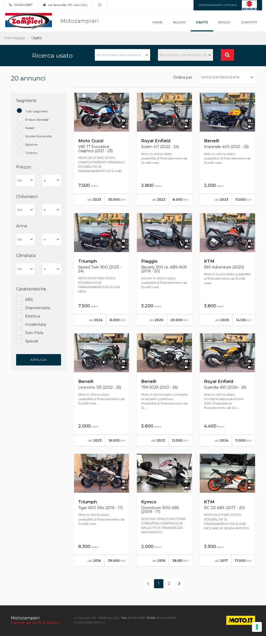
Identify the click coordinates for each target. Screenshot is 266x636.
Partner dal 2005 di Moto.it (35, 622)
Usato (202, 22)
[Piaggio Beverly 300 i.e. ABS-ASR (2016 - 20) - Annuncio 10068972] (164, 269)
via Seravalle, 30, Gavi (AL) (67, 5)
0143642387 (22, 5)
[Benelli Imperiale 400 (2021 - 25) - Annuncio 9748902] (227, 149)
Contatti (249, 22)
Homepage (14, 38)
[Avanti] (179, 583)
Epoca (224, 22)
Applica (38, 360)
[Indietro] (148, 583)
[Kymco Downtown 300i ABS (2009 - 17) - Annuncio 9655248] (164, 510)
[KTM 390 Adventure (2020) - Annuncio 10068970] (227, 269)
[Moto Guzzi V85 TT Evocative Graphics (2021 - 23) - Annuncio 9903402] (101, 149)
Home (157, 22)
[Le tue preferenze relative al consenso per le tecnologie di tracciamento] (257, 627)
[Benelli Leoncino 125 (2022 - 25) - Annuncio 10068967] (101, 389)
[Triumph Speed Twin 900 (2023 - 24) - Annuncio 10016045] (101, 269)
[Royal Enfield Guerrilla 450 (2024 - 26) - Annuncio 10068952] (227, 389)
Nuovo (179, 22)
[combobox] (122, 55)
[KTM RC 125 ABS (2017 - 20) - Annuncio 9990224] (227, 510)
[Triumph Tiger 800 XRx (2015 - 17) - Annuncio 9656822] (101, 510)
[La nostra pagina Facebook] (100, 5)
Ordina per (182, 77)
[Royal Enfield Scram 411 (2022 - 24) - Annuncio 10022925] (164, 149)
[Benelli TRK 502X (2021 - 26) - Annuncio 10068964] (164, 389)
